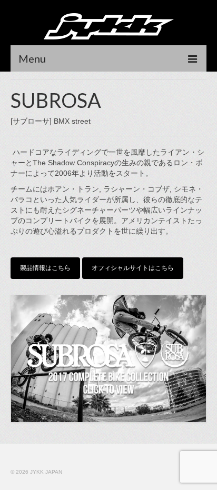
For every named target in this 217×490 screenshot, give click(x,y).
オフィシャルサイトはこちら (133, 268)
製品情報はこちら (45, 268)
